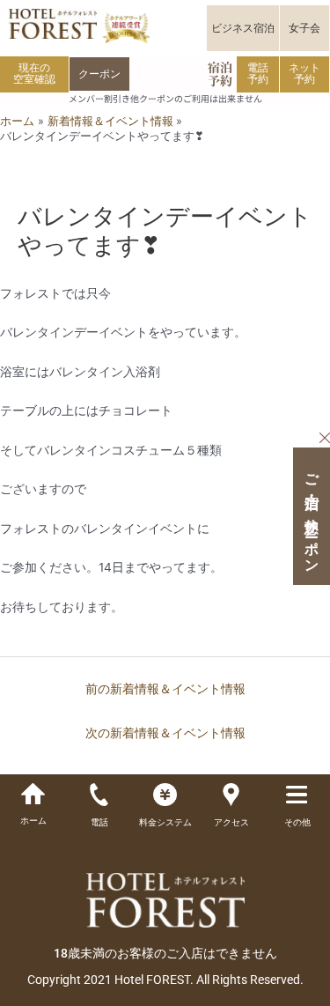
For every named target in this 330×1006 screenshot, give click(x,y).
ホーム (33, 820)
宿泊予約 (220, 73)
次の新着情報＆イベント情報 (165, 733)
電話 (99, 822)
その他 (297, 822)
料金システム (165, 822)
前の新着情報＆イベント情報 (165, 689)
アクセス (231, 822)
